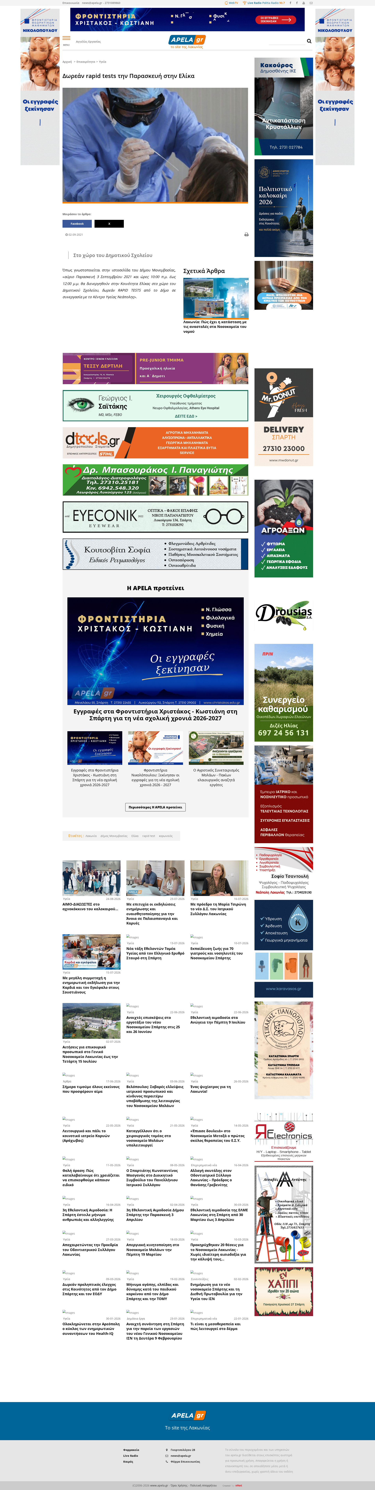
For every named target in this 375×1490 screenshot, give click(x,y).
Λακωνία (91, 836)
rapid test (148, 836)
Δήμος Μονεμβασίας (114, 836)
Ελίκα (134, 836)
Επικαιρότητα (86, 62)
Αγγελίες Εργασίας (88, 41)
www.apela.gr (159, 1485)
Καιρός (128, 1461)
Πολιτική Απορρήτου (203, 1485)
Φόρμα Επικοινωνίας (185, 1461)
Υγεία (102, 62)
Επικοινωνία (70, 3)
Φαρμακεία (131, 1450)
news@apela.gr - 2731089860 (101, 3)
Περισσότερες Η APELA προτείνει (155, 807)
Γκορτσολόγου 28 (183, 1450)
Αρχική (67, 62)
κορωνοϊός (165, 836)
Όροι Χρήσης (179, 1485)
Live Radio (130, 1456)
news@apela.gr (181, 1456)
